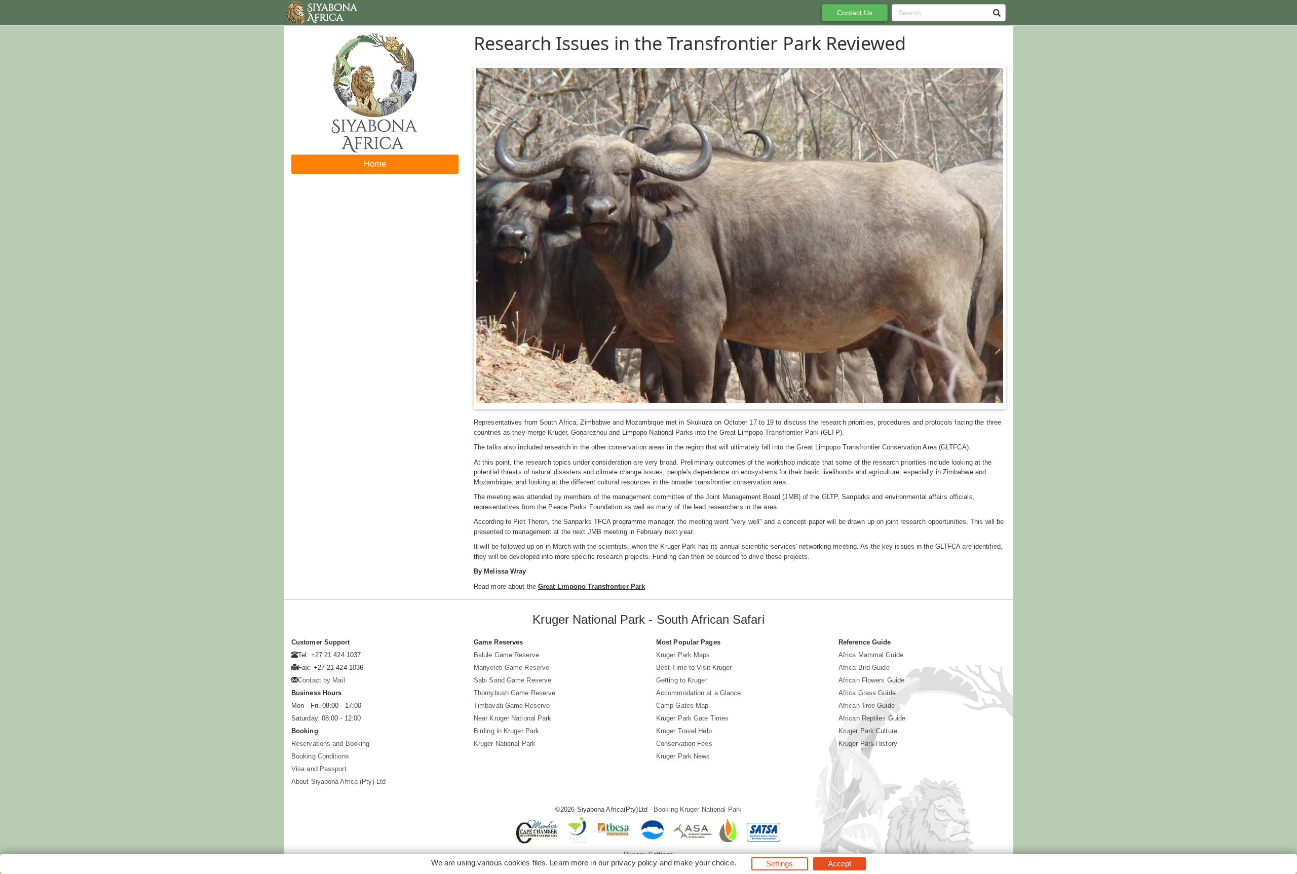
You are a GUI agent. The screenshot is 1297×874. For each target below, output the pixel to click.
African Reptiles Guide (871, 718)
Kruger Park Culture (867, 731)
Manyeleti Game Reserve (511, 667)
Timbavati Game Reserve (512, 705)
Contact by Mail (321, 680)
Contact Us (855, 13)
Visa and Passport (319, 769)
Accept (840, 863)
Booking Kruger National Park (698, 809)
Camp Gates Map (682, 705)
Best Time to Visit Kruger (694, 667)
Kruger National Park (505, 743)
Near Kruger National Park (513, 718)
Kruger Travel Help (684, 731)
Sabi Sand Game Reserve (512, 680)
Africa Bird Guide (864, 667)
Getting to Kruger (681, 680)
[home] (321, 12)
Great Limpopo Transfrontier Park (591, 586)
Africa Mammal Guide (870, 655)
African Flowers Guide (871, 680)
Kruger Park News (683, 756)
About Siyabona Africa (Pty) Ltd (338, 781)
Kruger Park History (867, 743)
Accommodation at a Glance (698, 693)
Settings (779, 863)
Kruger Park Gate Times (692, 718)
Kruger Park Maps (683, 655)
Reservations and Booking (330, 743)
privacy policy (634, 862)
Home (375, 164)
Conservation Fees (684, 743)
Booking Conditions (320, 756)
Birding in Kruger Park (506, 731)
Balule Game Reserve (506, 655)
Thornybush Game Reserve (514, 693)
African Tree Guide (866, 705)
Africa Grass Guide (867, 693)
